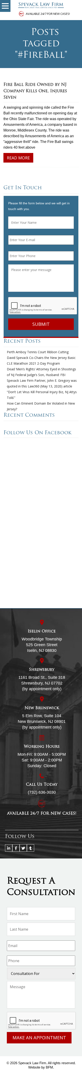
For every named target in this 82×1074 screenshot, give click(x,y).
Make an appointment (39, 1038)
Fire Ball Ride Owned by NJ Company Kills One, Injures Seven (35, 91)
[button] (5, 6)
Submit (41, 324)
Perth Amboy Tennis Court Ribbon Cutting (38, 352)
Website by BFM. (41, 1067)
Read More (18, 158)
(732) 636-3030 (42, 792)
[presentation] (42, 306)
